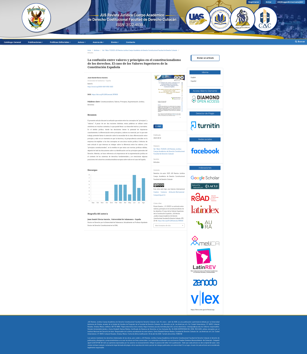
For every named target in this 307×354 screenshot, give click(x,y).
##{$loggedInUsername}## (290, 2)
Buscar (301, 41)
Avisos (81, 42)
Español (193, 81)
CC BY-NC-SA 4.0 (99, 343)
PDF (159, 126)
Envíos (114, 42)
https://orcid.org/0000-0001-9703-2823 (100, 87)
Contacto (130, 42)
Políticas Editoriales (59, 42)
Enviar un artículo (205, 58)
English (193, 77)
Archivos (96, 50)
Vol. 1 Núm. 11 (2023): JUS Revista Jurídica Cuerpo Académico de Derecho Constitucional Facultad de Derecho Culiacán (139, 50)
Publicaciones (34, 42)
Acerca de (98, 42)
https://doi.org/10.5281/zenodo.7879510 (105, 94)
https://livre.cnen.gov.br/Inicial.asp (202, 310)
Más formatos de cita (163, 225)
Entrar (268, 2)
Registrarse (253, 2)
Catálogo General (12, 42)
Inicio (89, 50)
